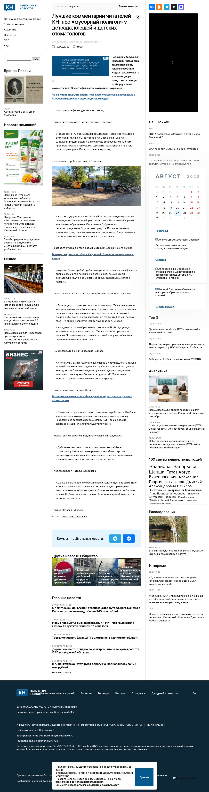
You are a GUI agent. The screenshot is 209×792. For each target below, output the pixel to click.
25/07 (151, 590)
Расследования (162, 511)
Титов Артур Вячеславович (169, 474)
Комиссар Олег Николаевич (160, 503)
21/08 (6, 236)
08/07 (152, 608)
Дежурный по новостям (165, 693)
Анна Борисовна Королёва (168, 493)
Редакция (103, 693)
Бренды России (17, 71)
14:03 (158, 338)
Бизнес (10, 259)
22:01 (157, 143)
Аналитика (10, 29)
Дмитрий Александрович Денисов (175, 483)
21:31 (157, 155)
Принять (144, 777)
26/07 (151, 572)
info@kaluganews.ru (62, 735)
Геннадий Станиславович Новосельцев (179, 500)
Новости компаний (20, 125)
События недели (14, 24)
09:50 (13, 314)
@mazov (58, 712)
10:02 (157, 407)
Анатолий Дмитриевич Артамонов (176, 490)
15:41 (13, 214)
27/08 (6, 298)
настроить (76, 784)
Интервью (157, 565)
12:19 (12, 298)
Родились (161, 230)
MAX (71, 712)
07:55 (158, 353)
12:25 (157, 547)
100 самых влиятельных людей (22, 18)
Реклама (120, 693)
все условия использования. (87, 781)
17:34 (13, 108)
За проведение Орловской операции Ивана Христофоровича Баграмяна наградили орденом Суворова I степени (175, 273)
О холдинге (138, 693)
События (160, 259)
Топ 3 (153, 317)
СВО (6, 40)
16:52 (158, 323)
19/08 (6, 329)
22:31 (157, 128)
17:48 (12, 236)
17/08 (151, 547)
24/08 (7, 314)
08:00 (158, 422)
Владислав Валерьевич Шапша (174, 469)
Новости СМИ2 (61, 672)
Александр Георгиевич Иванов (174, 479)
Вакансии (86, 693)
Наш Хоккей (159, 122)
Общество (10, 35)
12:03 (12, 329)
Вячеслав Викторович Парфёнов (174, 495)
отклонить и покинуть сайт (103, 784)
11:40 (157, 572)
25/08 (7, 108)
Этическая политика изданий (57, 693)
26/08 (7, 192)
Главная (59, 6)
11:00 (158, 608)
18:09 (13, 192)
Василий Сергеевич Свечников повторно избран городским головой (175, 292)
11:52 (157, 590)
